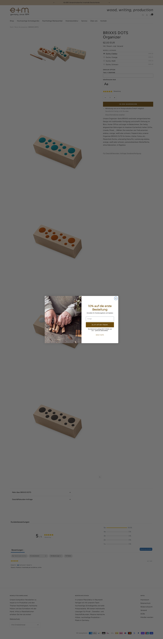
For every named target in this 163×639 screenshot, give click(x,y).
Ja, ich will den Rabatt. (100, 325)
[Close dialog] (116, 298)
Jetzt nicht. (100, 335)
